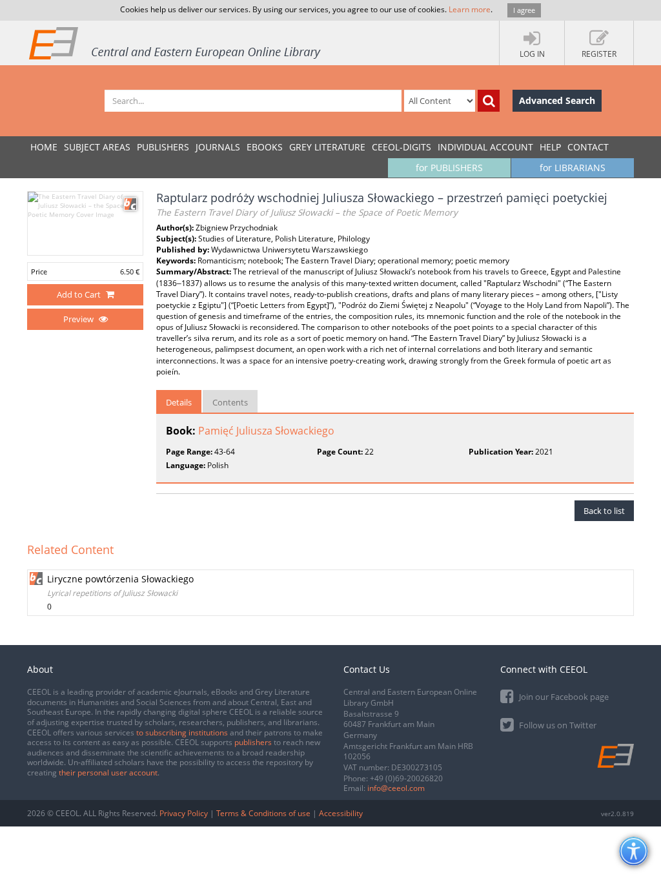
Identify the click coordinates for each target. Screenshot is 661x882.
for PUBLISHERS (449, 167)
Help (550, 147)
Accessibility (341, 813)
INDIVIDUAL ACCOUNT (485, 147)
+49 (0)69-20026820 (406, 778)
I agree (524, 10)
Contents (230, 402)
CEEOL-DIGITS (401, 147)
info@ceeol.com (396, 788)
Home (43, 147)
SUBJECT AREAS (97, 147)
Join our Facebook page (563, 697)
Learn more (470, 9)
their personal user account (108, 772)
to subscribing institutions (182, 732)
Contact (588, 147)
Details (179, 402)
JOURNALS (218, 147)
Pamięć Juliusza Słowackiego (266, 431)
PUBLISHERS (163, 147)
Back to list (604, 511)
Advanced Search (557, 100)
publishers (253, 742)
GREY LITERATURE (327, 147)
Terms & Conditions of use (263, 813)
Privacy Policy (183, 813)
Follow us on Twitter (556, 725)
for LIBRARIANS (572, 167)
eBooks (265, 147)
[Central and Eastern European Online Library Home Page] (175, 43)
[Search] (489, 101)
